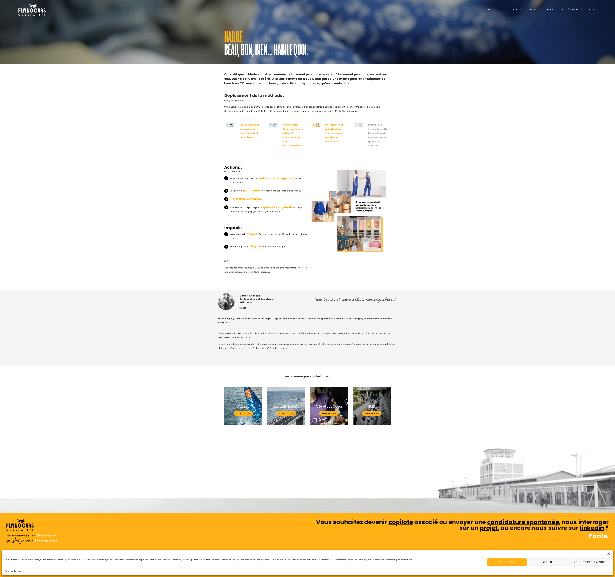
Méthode (494, 9)
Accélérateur (572, 9)
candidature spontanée (523, 522)
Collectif (515, 9)
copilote (401, 522)
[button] (608, 553)
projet (489, 528)
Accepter (507, 562)
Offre (533, 9)
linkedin (592, 528)
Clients (549, 9)
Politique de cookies (14, 571)
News (593, 9)
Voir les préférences (590, 562)
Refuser (549, 562)
